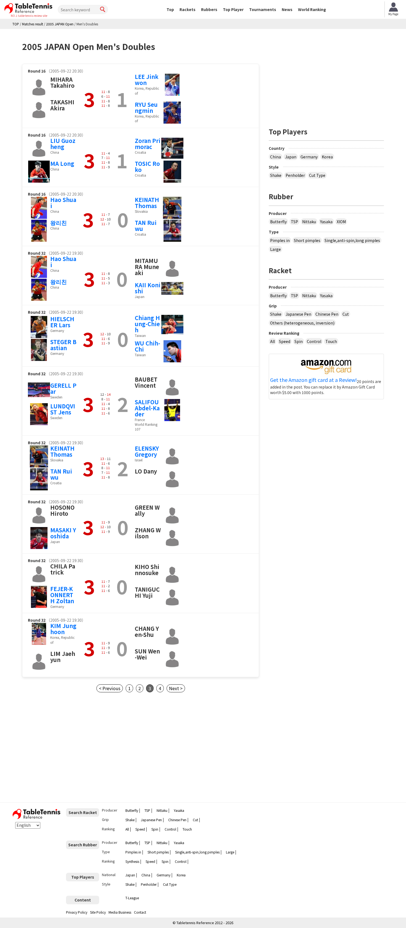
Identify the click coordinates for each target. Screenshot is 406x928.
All (272, 341)
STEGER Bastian (63, 345)
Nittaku (309, 221)
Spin (298, 341)
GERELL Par (63, 388)
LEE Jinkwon (147, 80)
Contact (140, 912)
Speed (284, 341)
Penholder (295, 175)
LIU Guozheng (62, 144)
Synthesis (132, 861)
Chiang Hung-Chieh (147, 324)
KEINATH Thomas (147, 203)
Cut (345, 314)
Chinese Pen (326, 314)
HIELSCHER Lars (62, 322)
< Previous (109, 688)
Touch (331, 341)
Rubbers (209, 9)
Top (170, 9)
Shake (275, 175)
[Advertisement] (68, 747)
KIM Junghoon (63, 629)
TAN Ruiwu (146, 226)
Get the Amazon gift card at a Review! (313, 380)
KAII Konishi (147, 288)
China (275, 156)
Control (314, 341)
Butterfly (278, 221)
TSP (294, 221)
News (287, 9)
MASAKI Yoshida (63, 533)
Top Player (233, 9)
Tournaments (262, 9)
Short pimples (307, 240)
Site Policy (98, 912)
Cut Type (317, 175)
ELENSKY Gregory (147, 451)
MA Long (62, 163)
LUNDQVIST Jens (62, 409)
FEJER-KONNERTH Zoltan (62, 595)
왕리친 (58, 223)
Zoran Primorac (147, 144)
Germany (309, 156)
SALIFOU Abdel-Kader (147, 408)
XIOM (341, 221)
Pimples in (280, 240)
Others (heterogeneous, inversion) (302, 323)
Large (275, 249)
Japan (290, 156)
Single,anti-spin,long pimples (352, 240)
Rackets (188, 9)
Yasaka (326, 221)
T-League (132, 897)
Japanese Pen (298, 314)
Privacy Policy (76, 912)
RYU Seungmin (146, 107)
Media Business (120, 912)
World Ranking (312, 9)
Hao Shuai (63, 203)
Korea (327, 156)
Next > (176, 688)
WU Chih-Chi (147, 346)
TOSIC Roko (147, 166)
